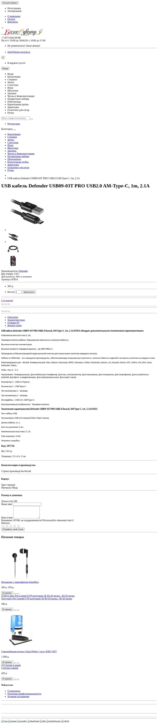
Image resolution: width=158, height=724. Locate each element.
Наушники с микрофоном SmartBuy (20, 582)
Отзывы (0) (13, 322)
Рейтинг (5, 523)
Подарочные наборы (18, 156)
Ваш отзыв (7, 517)
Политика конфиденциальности (24, 693)
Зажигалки (13, 164)
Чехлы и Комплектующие (21, 153)
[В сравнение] (8, 304)
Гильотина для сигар (18, 167)
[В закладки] (5, 304)
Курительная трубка (18, 162)
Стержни (12, 137)
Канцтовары (14, 134)
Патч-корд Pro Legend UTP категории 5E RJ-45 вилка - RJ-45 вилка (36, 598)
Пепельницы (14, 159)
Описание (12, 317)
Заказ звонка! (23, 45)
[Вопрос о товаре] (2, 304)
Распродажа (13, 123)
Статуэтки (12, 142)
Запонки (11, 151)
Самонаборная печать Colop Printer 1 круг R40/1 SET (29, 651)
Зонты (10, 139)
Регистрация (14, 8)
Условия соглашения (18, 696)
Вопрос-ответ (14, 325)
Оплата (11, 19)
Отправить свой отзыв (12, 529)
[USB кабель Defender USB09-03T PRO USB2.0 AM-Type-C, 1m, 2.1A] (26, 229)
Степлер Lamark (9, 668)
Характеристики (16, 320)
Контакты (12, 22)
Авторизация (14, 11)
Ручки (10, 170)
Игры (10, 145)
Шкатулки (12, 148)
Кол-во (11, 292)
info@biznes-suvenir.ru (18, 52)
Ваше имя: (6, 504)
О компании (13, 16)
